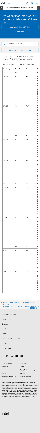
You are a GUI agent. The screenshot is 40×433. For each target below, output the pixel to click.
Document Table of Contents (19, 50)
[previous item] (1, 8)
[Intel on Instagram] (21, 356)
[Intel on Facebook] (2, 356)
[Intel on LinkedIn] (12, 356)
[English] (31, 3)
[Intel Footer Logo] (6, 413)
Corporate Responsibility (11, 338)
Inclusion (5, 343)
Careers (4, 334)
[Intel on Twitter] (7, 356)
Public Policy (6, 348)
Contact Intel (6, 319)
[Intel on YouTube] (16, 356)
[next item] (38, 8)
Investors (5, 329)
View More (19, 32)
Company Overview (9, 314)
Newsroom (5, 324)
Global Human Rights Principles (19, 393)
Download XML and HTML (19, 27)
